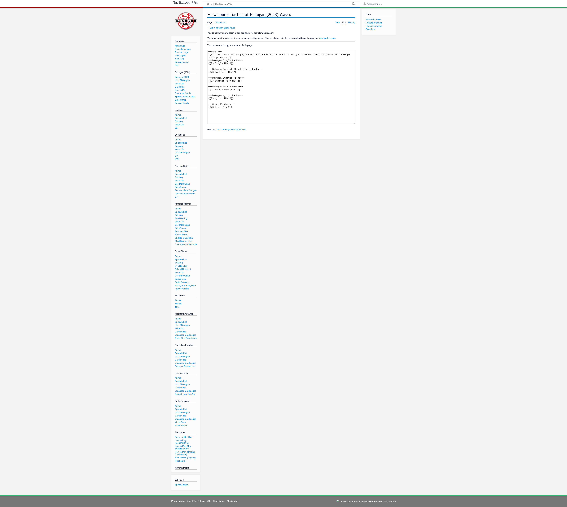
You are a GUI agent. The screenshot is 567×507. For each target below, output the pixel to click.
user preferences (327, 37)
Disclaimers (219, 500)
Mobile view (232, 500)
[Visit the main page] (185, 21)
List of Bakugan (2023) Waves (222, 27)
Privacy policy (178, 500)
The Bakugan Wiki (185, 2)
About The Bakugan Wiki (199, 500)
